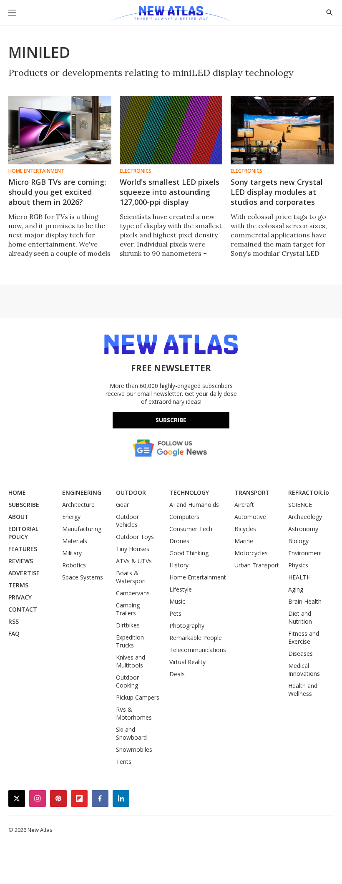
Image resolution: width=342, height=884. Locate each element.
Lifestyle (180, 589)
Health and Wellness (302, 690)
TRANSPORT (252, 492)
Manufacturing (81, 529)
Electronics (135, 171)
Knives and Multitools (130, 661)
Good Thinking (189, 553)
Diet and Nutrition (300, 617)
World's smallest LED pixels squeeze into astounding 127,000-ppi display (169, 192)
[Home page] (171, 14)
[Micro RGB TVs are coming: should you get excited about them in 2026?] (59, 130)
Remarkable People (195, 638)
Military (72, 553)
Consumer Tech (190, 529)
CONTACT (22, 609)
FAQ (14, 633)
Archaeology (305, 517)
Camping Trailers (128, 609)
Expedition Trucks (130, 641)
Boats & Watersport (131, 577)
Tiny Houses (132, 549)
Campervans (133, 593)
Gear (122, 505)
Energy (71, 517)
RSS (13, 621)
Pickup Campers (137, 697)
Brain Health (305, 601)
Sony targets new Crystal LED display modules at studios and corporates (277, 192)
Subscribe (171, 420)
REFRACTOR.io (308, 492)
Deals (177, 674)
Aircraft (244, 505)
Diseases (300, 653)
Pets (175, 613)
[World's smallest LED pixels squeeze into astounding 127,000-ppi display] (171, 130)
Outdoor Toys (135, 537)
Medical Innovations (304, 669)
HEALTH (299, 577)
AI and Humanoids (194, 505)
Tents (123, 762)
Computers (184, 517)
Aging (295, 589)
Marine (243, 541)
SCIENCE (300, 505)
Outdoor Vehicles (127, 521)
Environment (305, 553)
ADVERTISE (24, 573)
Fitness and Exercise (303, 637)
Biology (298, 541)
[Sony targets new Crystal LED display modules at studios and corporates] (282, 130)
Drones (179, 541)
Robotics (74, 565)
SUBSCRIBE (23, 505)
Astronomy (303, 529)
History (179, 565)
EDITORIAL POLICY (23, 533)
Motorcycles (251, 553)
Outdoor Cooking (127, 681)
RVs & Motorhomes (134, 713)
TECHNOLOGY (189, 492)
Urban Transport (256, 565)
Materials (74, 541)
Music (177, 601)
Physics (298, 565)
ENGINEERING (81, 492)
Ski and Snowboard (131, 733)
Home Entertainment (36, 171)
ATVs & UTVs (134, 561)
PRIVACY (20, 597)
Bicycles (245, 529)
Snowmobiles (134, 749)
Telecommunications (197, 650)
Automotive (250, 517)
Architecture (78, 505)
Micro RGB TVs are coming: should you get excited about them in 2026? (57, 192)
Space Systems (82, 577)
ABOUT (18, 517)
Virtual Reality (187, 662)
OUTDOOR (131, 492)
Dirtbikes (128, 625)
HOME (17, 492)
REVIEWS (20, 561)
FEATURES (22, 549)
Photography (186, 626)
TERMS (18, 585)
